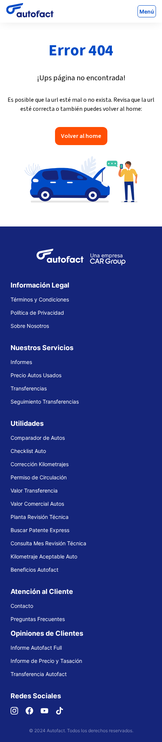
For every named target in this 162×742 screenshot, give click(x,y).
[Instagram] (18, 712)
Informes (21, 362)
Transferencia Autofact (39, 674)
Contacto (22, 606)
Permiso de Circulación (39, 477)
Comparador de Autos (38, 437)
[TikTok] (63, 712)
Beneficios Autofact (34, 569)
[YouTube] (48, 712)
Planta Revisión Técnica (40, 517)
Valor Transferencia (34, 490)
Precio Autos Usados (36, 375)
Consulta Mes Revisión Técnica (48, 543)
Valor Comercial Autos (37, 503)
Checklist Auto (28, 451)
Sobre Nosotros (30, 326)
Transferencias (29, 388)
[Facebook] (33, 712)
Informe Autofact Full (36, 647)
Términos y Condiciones (40, 299)
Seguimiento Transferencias (45, 401)
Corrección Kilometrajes (40, 464)
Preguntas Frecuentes (38, 619)
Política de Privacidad (37, 312)
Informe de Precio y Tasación (46, 661)
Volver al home (81, 136)
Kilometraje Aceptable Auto (44, 556)
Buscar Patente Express (40, 530)
